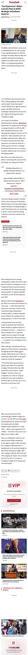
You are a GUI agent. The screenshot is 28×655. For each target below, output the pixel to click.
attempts (19, 301)
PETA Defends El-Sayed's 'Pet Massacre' (13, 636)
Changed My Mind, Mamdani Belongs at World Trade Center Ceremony (13, 581)
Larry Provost (5, 584)
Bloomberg (22, 123)
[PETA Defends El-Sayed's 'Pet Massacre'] (14, 627)
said (20, 351)
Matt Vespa (5, 535)
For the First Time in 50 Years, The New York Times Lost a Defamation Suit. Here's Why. (14, 531)
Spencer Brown (5, 17)
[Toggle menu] (2, 2)
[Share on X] (2, 471)
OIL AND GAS (4, 477)
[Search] (25, 2)
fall (9, 416)
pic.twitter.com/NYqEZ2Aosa (14, 188)
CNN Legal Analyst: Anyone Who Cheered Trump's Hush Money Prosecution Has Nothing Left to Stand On (13, 556)
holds (24, 419)
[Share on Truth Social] (5, 471)
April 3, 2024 (14, 193)
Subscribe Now (14, 504)
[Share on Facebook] (9, 471)
